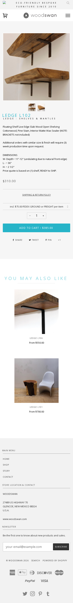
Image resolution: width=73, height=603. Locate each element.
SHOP (6, 464)
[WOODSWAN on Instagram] (32, 595)
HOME (6, 459)
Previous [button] (9, 66)
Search (35, 560)
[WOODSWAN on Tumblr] (48, 595)
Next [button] (63, 66)
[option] (36, 67)
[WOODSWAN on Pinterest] (40, 595)
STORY (6, 471)
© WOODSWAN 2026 (17, 560)
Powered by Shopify (55, 560)
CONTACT (8, 477)
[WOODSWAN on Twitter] (25, 595)
